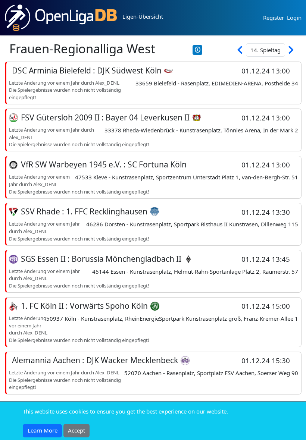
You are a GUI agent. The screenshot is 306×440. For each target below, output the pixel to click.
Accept (76, 430)
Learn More (42, 430)
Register (273, 17)
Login (294, 17)
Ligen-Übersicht (142, 16)
